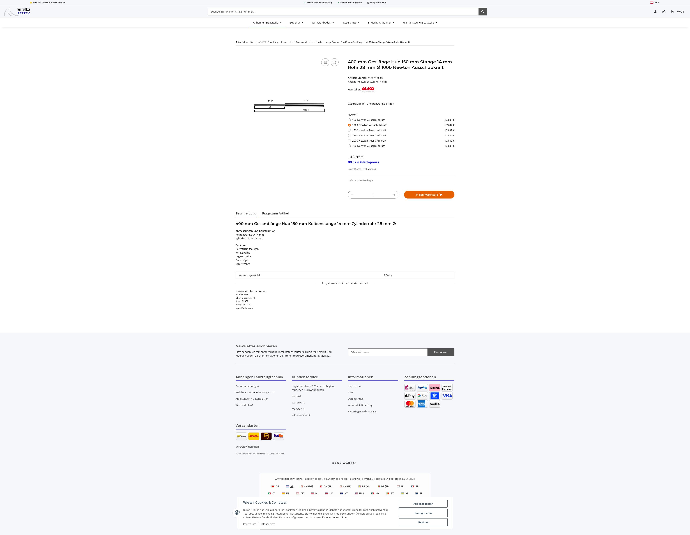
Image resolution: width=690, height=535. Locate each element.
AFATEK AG (349, 463)
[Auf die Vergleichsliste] (325, 62)
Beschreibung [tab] (246, 213)
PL (316, 493)
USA (361, 493)
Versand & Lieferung (360, 405)
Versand (372, 169)
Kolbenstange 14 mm (374, 81)
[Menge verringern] (352, 194)
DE (277, 486)
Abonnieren (441, 352)
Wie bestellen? (244, 405)
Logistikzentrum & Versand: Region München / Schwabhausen (313, 388)
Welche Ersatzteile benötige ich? (255, 392)
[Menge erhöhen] (394, 194)
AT (291, 486)
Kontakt (296, 396)
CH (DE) (308, 486)
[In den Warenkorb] (238, 53)
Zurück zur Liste (246, 42)
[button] (655, 11)
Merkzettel (298, 409)
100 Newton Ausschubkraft (403, 120)
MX (377, 493)
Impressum (249, 523)
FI (421, 493)
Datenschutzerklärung (335, 517)
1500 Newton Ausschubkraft (403, 130)
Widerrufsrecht (301, 415)
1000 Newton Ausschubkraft (403, 125)
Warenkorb (298, 402)
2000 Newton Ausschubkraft (403, 140)
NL (402, 486)
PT (392, 493)
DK (302, 493)
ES (287, 493)
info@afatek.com (378, 2)
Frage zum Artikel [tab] (275, 213)
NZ (346, 493)
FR (417, 486)
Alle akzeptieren (423, 503)
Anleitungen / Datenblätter (252, 398)
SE (406, 493)
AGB (350, 392)
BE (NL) (366, 486)
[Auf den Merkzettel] (335, 62)
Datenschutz (267, 523)
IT (273, 493)
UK (331, 493)
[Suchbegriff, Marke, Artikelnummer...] (483, 11)
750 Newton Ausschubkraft (403, 146)
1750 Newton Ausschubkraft (403, 135)
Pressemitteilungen (247, 386)
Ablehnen (423, 522)
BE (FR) (385, 486)
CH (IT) (347, 486)
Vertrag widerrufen (247, 446)
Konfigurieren (423, 513)
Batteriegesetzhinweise (362, 411)
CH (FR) (328, 486)
